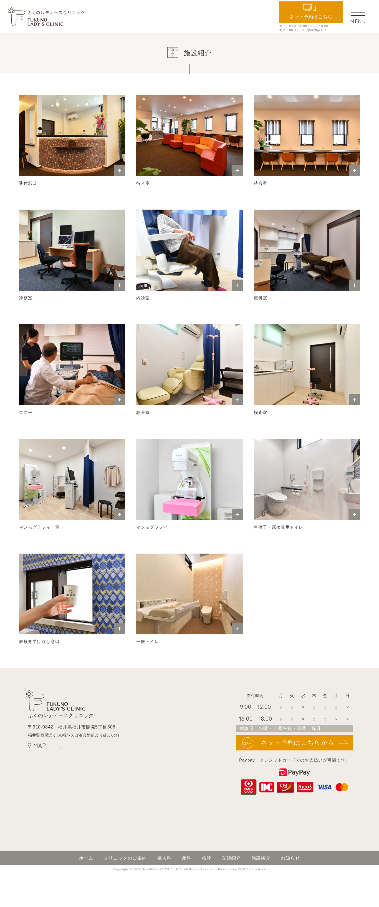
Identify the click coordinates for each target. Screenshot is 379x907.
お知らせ (290, 858)
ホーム (86, 858)
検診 (207, 858)
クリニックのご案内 (125, 858)
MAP (39, 745)
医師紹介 (231, 858)
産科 (187, 858)
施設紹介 (261, 858)
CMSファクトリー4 (252, 869)
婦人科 (164, 858)
